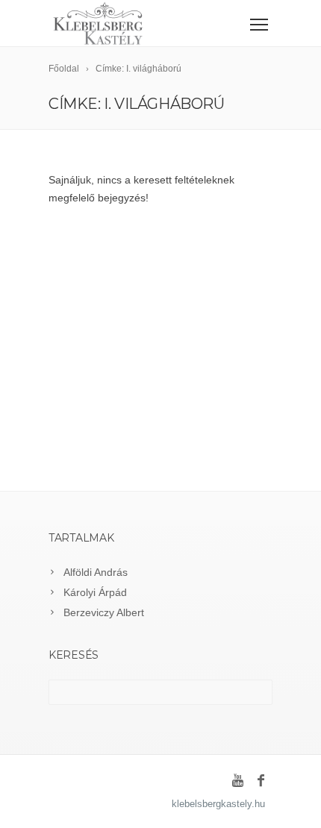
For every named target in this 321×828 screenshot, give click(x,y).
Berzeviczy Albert (103, 612)
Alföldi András (95, 572)
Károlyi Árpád (95, 592)
